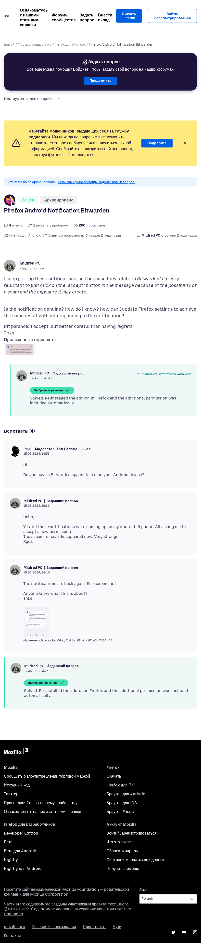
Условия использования (54, 926)
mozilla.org (14, 926)
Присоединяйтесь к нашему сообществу (40, 802)
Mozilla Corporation (49, 894)
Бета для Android (20, 851)
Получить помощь (122, 868)
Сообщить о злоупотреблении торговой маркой (47, 776)
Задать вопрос (87, 17)
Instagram (195, 932)
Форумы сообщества (64, 17)
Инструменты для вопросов (29, 98)
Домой (9, 44)
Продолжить (100, 81)
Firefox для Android (69, 44)
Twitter (174, 932)
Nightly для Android (23, 868)
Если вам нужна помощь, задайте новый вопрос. (96, 182)
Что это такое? (119, 842)
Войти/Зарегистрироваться (172, 16)
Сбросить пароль (122, 851)
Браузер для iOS (121, 802)
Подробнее (157, 143)
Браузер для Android (125, 794)
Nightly (11, 859)
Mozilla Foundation (80, 889)
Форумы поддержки (33, 44)
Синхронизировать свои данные (135, 859)
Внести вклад (105, 17)
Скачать (113, 776)
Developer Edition (21, 833)
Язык (143, 890)
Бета (8, 842)
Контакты (12, 935)
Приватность (94, 926)
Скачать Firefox (129, 16)
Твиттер (11, 794)
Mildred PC (30, 263)
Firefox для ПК (120, 785)
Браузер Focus (120, 811)
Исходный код (17, 785)
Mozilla (16, 752)
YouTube (184, 932)
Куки (117, 926)
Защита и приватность (66, 235)
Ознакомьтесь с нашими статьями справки (34, 17)
